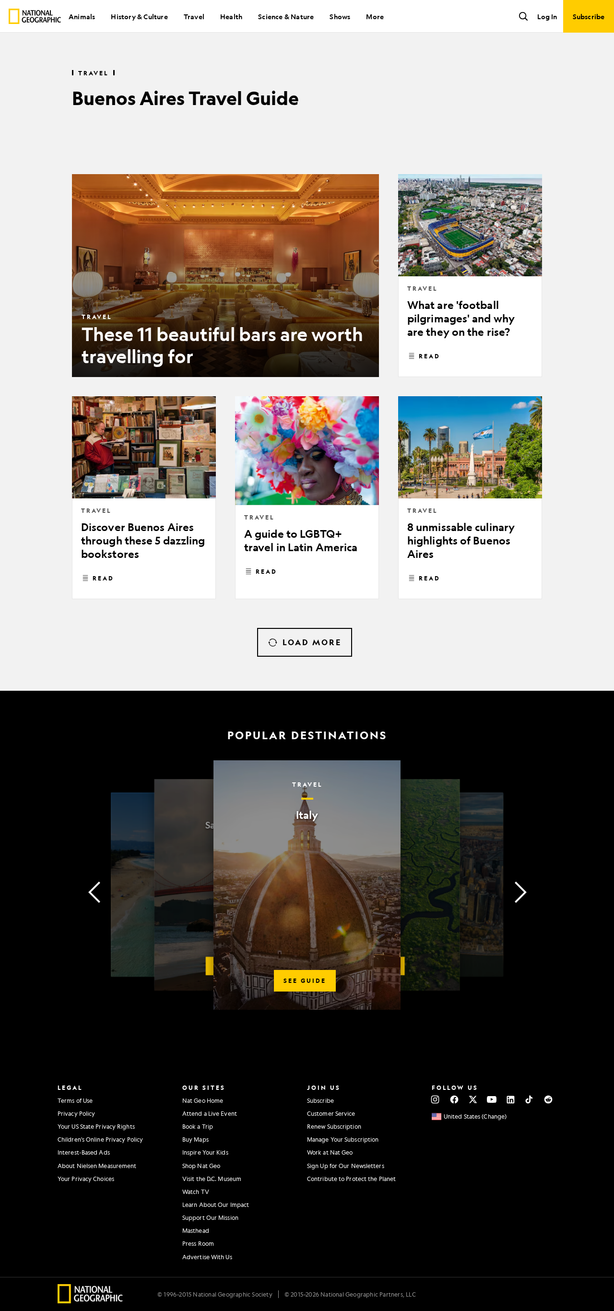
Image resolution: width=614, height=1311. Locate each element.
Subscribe (320, 1100)
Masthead (195, 1230)
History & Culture (139, 16)
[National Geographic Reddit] (548, 1099)
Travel (194, 16)
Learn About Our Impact (215, 1204)
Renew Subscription (334, 1126)
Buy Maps (195, 1139)
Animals (82, 16)
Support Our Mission (210, 1217)
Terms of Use (75, 1100)
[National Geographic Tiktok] (529, 1099)
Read (429, 356)
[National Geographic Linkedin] (511, 1099)
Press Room (198, 1243)
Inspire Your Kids (205, 1152)
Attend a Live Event (209, 1113)
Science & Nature (286, 16)
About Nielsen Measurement (97, 1165)
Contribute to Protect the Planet (351, 1178)
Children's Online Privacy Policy (100, 1139)
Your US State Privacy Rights (96, 1126)
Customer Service (331, 1113)
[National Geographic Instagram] (435, 1099)
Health (231, 16)
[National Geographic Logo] (90, 1300)
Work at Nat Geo (330, 1152)
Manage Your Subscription (342, 1139)
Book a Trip (197, 1126)
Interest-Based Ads (84, 1152)
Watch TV (195, 1191)
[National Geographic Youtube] (492, 1099)
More (375, 16)
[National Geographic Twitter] (473, 1099)
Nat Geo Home (202, 1100)
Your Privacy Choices (86, 1178)
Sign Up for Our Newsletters (345, 1165)
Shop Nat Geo (201, 1165)
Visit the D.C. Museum (211, 1178)
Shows (340, 16)
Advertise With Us (207, 1257)
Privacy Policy (76, 1113)
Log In (547, 16)
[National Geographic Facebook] (454, 1099)
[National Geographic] (35, 16)
